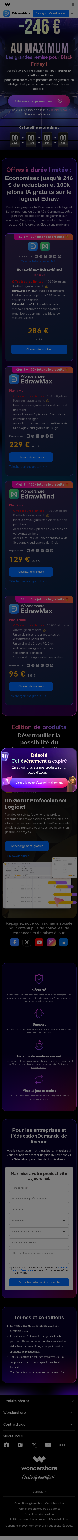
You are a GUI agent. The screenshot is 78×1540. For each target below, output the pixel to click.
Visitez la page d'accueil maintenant (39, 782)
